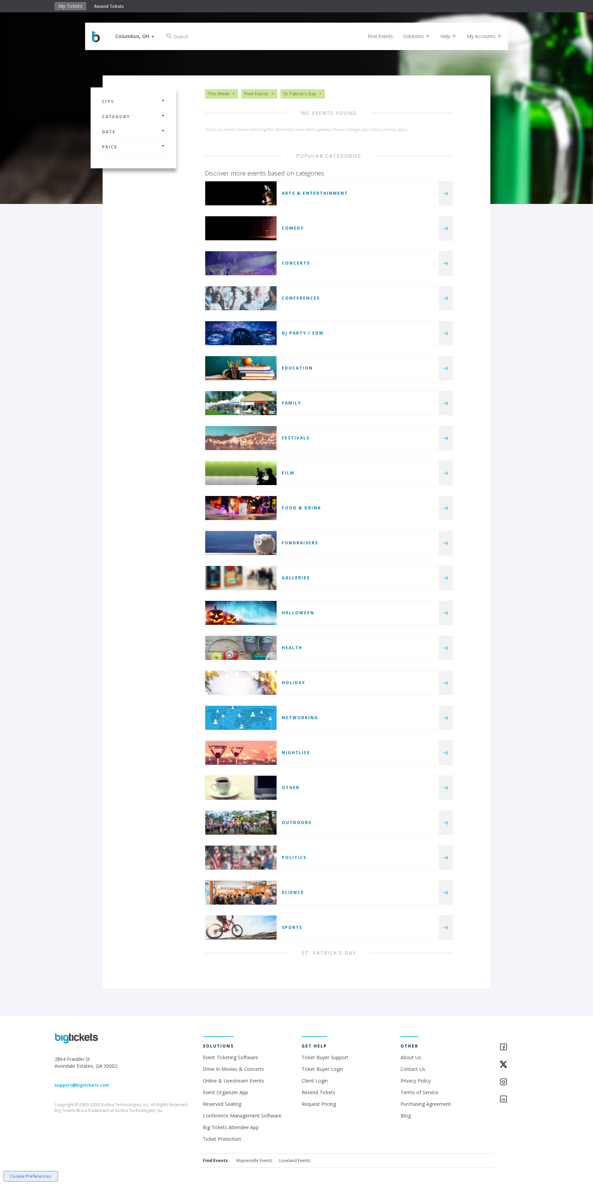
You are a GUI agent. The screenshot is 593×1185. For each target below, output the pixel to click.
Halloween (298, 613)
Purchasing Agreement (425, 1104)
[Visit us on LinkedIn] (518, 1099)
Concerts (296, 263)
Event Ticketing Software (230, 1057)
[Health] (241, 648)
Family (291, 403)
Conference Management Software (242, 1115)
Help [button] (446, 36)
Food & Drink (301, 508)
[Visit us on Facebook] (518, 1047)
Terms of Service (419, 1092)
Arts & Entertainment (315, 193)
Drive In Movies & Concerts (233, 1069)
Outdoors (297, 822)
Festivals (296, 438)
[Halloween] (241, 613)
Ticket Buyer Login (322, 1069)
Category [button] (116, 117)
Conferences (301, 298)
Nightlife (296, 752)
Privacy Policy (415, 1080)
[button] (134, 36)
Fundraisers (300, 543)
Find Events (380, 36)
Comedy (293, 228)
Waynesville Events (254, 1160)
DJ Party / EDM (303, 333)
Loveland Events (294, 1160)
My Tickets (70, 6)
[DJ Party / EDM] (241, 333)
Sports (292, 927)
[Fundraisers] (241, 543)
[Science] (241, 893)
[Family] (241, 403)
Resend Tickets (109, 6)
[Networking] (241, 718)
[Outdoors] (241, 823)
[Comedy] (241, 228)
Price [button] (109, 147)
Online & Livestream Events (233, 1080)
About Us (410, 1057)
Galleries (296, 578)
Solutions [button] (414, 36)
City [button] (108, 102)
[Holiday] (241, 683)
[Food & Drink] (241, 508)
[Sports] (241, 928)
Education (297, 368)
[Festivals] (241, 438)
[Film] (241, 473)
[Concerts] (241, 263)
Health (292, 648)
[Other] (241, 788)
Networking (300, 718)
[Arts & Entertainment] (241, 193)
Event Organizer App (225, 1092)
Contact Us (412, 1069)
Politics (294, 857)
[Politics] (241, 858)
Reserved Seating (222, 1104)
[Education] (241, 368)
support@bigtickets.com (82, 1085)
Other (291, 787)
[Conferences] (241, 298)
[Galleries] (241, 578)
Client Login (315, 1080)
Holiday (293, 683)
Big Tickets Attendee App (231, 1127)
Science (293, 892)
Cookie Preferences (30, 1176)
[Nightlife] (241, 753)
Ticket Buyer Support (325, 1057)
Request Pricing (319, 1104)
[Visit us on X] (518, 1064)
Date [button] (109, 132)
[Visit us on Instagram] (518, 1082)
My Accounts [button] (482, 36)
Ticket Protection (222, 1139)
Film (288, 473)
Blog (405, 1115)
